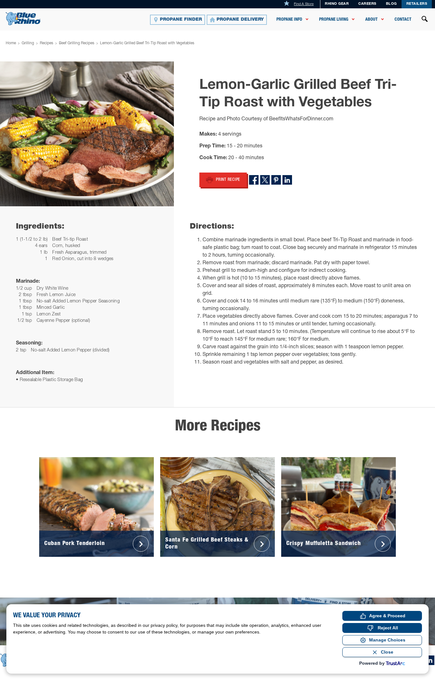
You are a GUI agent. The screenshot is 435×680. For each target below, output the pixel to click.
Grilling (28, 43)
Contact (403, 19)
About (371, 19)
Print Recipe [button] (228, 180)
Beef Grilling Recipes (76, 43)
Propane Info (289, 19)
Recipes (46, 43)
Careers (367, 4)
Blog (391, 4)
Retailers (416, 4)
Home (11, 43)
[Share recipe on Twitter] (265, 180)
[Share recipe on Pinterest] (276, 180)
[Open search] (425, 20)
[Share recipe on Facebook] (254, 180)
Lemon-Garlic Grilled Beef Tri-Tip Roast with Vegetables (147, 43)
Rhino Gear (337, 4)
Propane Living (333, 19)
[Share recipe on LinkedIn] (287, 180)
